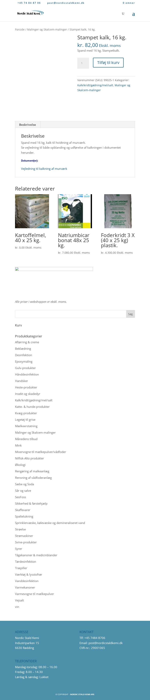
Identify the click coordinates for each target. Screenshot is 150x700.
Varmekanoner (25, 587)
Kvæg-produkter (26, 413)
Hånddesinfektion (27, 374)
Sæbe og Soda (24, 484)
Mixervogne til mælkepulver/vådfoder (40, 452)
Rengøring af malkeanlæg (32, 471)
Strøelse (20, 529)
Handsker (21, 381)
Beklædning (23, 348)
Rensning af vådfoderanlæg (33, 478)
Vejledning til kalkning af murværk (44, 169)
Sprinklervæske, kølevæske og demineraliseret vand (50, 523)
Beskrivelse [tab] (27, 125)
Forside (20, 29)
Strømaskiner (24, 536)
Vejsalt (19, 600)
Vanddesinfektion (26, 581)
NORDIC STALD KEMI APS (82, 694)
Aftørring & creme (27, 342)
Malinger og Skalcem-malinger (47, 29)
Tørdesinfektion (25, 561)
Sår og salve (23, 490)
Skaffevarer (22, 510)
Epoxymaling (23, 361)
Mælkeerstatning (26, 426)
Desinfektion (23, 355)
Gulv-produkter (25, 368)
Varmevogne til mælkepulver (34, 594)
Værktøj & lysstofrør (28, 574)
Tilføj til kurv (108, 62)
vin (17, 607)
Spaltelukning (24, 516)
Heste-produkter (26, 387)
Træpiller (21, 568)
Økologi (20, 465)
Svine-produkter (26, 542)
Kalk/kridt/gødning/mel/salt (95, 85)
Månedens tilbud (26, 439)
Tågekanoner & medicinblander (36, 555)
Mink (18, 445)
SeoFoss (20, 497)
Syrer (18, 549)
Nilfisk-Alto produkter (29, 458)
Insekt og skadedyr (27, 394)
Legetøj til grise (25, 419)
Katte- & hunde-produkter (32, 407)
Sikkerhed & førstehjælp (31, 503)
